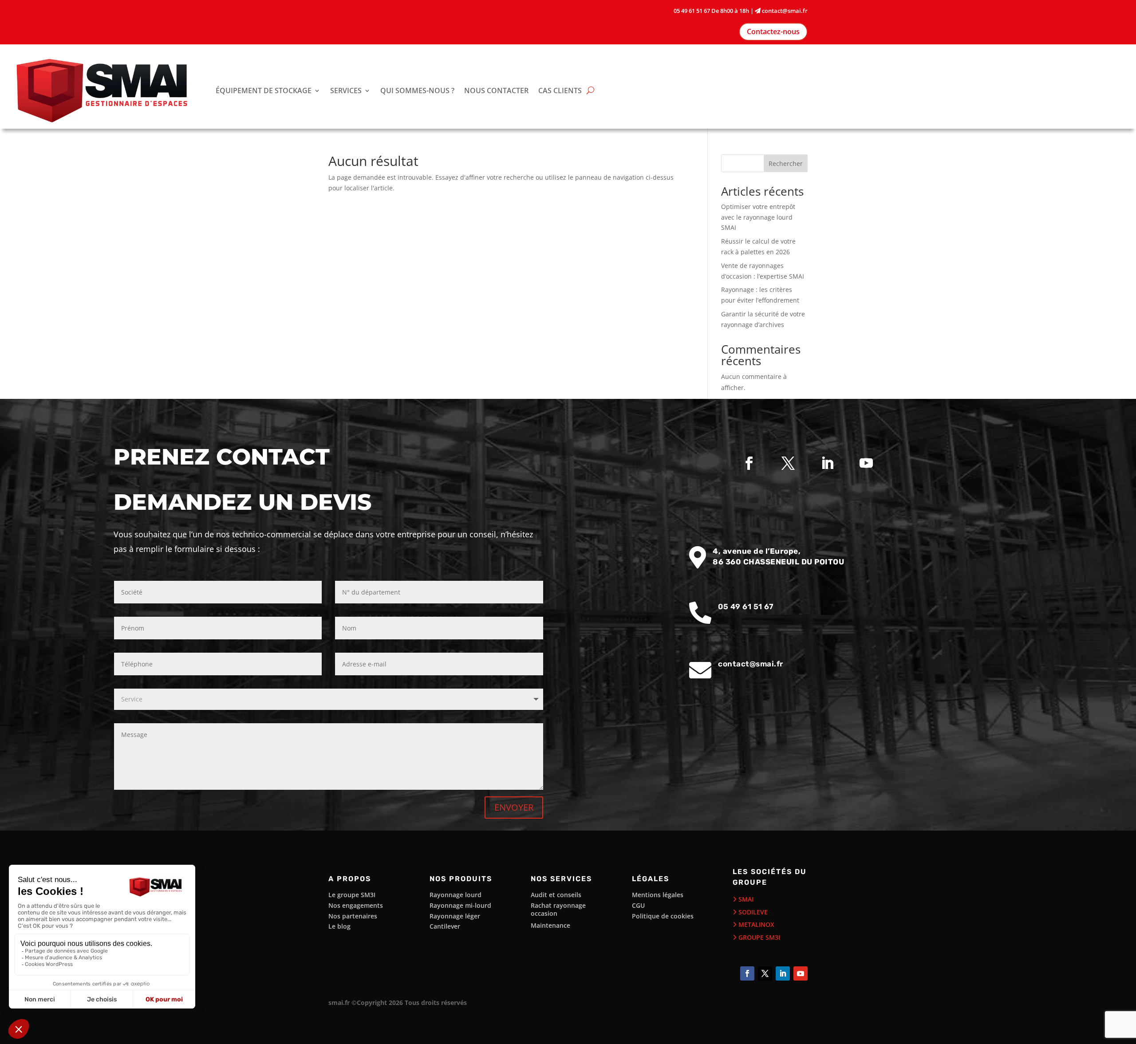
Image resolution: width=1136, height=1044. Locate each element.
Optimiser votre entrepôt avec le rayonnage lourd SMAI (758, 217)
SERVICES (346, 90)
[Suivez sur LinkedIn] (827, 463)
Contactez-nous (773, 31)
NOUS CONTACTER (496, 90)
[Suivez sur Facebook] (749, 463)
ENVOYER (513, 807)
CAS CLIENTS (560, 90)
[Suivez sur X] (788, 463)
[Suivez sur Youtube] (866, 463)
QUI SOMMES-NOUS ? (417, 90)
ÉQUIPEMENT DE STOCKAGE (264, 90)
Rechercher (786, 163)
